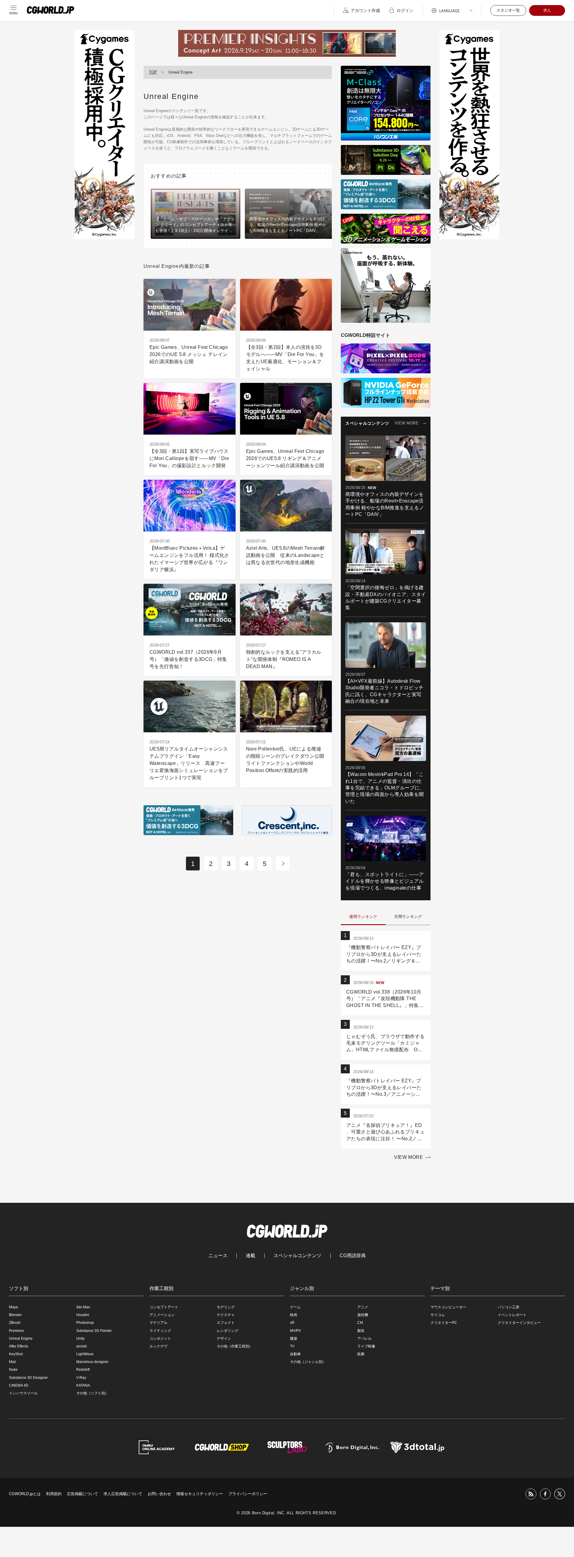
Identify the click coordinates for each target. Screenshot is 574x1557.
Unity (80, 1338)
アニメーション (162, 1315)
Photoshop (85, 1323)
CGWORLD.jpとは (25, 1494)
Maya (13, 1307)
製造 (360, 1331)
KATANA (83, 1385)
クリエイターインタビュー (519, 1323)
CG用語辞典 (353, 1255)
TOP (153, 72)
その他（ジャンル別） (308, 1362)
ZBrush (15, 1323)
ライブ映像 (366, 1346)
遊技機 (362, 1315)
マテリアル (158, 1323)
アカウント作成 (365, 10)
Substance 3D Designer (28, 1378)
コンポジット (160, 1338)
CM (360, 1323)
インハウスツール (23, 1393)
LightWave (85, 1354)
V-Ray (81, 1378)
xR (292, 1323)
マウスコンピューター (448, 1307)
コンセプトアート (163, 1307)
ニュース (218, 1255)
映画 (293, 1315)
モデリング (226, 1307)
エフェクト (226, 1323)
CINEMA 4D (18, 1385)
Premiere (16, 1331)
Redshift (83, 1369)
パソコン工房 (508, 1307)
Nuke (13, 1369)
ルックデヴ (158, 1346)
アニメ (362, 1307)
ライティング (160, 1331)
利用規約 (54, 1494)
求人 (547, 10)
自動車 (295, 1354)
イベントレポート (512, 1315)
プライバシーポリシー (247, 1494)
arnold (81, 1346)
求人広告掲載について (122, 1494)
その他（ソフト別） (92, 1393)
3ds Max (83, 1307)
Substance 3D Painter (94, 1331)
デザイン (224, 1338)
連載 (250, 1255)
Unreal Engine (21, 1338)
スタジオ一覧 (508, 10)
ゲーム (295, 1307)
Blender (15, 1315)
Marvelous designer (92, 1362)
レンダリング (227, 1331)
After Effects (18, 1346)
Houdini (82, 1315)
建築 (293, 1338)
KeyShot (16, 1354)
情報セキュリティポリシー (199, 1494)
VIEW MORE (407, 423)
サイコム (437, 1315)
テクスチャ (226, 1315)
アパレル (364, 1338)
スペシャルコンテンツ (297, 1255)
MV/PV (295, 1331)
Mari (12, 1362)
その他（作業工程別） (235, 1346)
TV (292, 1346)
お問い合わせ (159, 1494)
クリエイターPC (443, 1323)
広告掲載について (82, 1494)
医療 (360, 1354)
